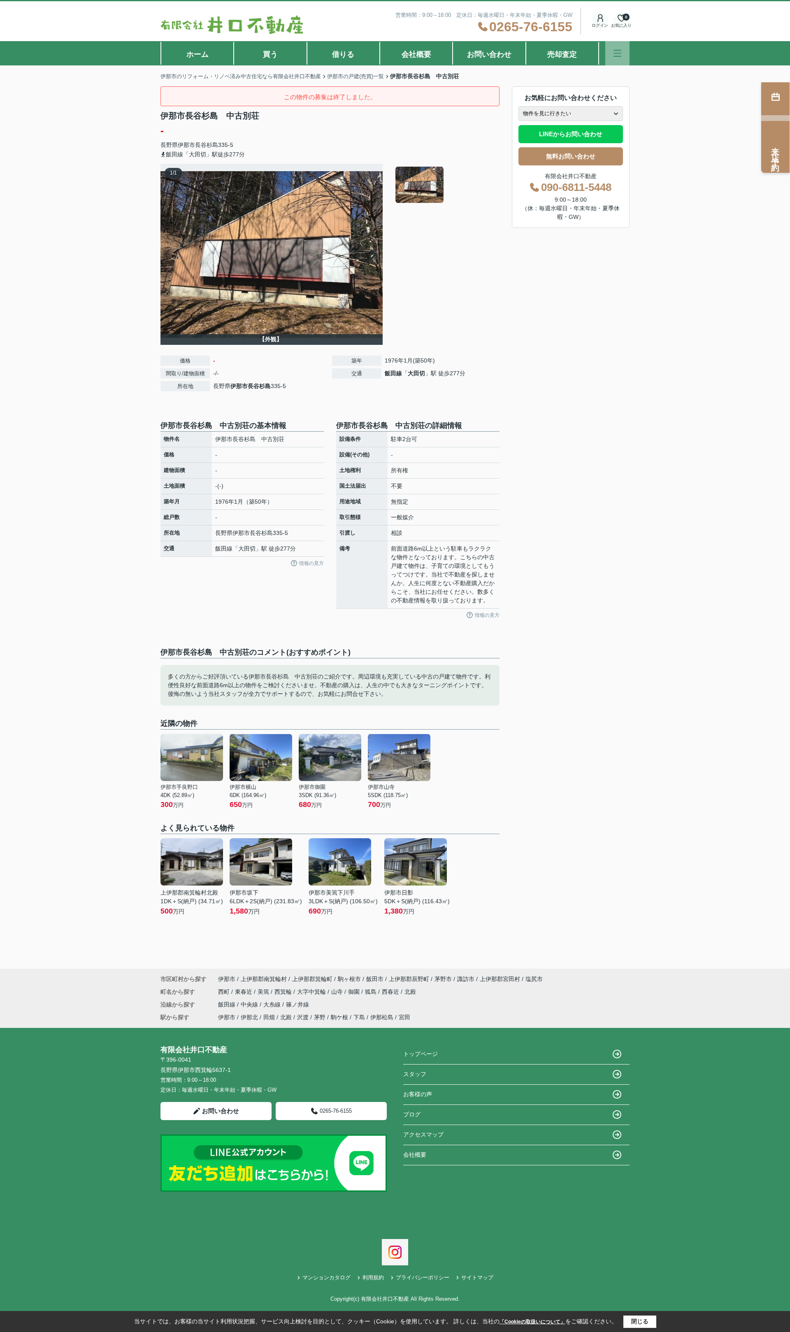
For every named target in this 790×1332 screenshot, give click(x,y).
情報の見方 (311, 563)
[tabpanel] (446, 185)
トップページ (420, 1054)
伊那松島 (381, 1017)
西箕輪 (283, 991)
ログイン (600, 25)
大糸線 (272, 1004)
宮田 (404, 1017)
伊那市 (186, 145)
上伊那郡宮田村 (500, 979)
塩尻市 (534, 979)
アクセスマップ (423, 1134)
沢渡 (303, 1017)
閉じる (639, 1321)
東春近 (244, 991)
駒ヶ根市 (349, 979)
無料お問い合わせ (570, 156)
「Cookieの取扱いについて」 (532, 1322)
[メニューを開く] (617, 53)
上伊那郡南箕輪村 (264, 979)
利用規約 (373, 1277)
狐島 (371, 991)
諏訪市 (465, 979)
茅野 (319, 1017)
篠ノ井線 (297, 1004)
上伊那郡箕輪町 (312, 979)
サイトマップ (477, 1277)
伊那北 (249, 1017)
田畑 (269, 1017)
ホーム (197, 54)
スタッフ (414, 1074)
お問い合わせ (489, 54)
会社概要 (416, 54)
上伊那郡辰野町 (409, 979)
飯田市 (374, 979)
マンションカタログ (326, 1277)
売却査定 (562, 54)
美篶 (264, 991)
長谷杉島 (206, 145)
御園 (354, 991)
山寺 (337, 991)
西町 (224, 991)
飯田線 (393, 373)
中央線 (250, 1004)
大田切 (416, 373)
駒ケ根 (339, 1017)
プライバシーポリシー (422, 1277)
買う (270, 54)
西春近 (391, 991)
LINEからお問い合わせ (570, 133)
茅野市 (443, 979)
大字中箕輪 (312, 991)
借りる (343, 54)
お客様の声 (417, 1094)
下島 (359, 1017)
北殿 (410, 991)
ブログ (412, 1114)
